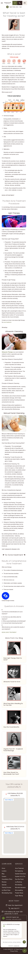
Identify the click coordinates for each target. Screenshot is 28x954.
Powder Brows (19, 893)
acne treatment (7, 322)
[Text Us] (14, 3)
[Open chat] (24, 950)
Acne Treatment (19, 868)
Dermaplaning (19, 871)
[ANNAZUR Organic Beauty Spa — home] (7, 3)
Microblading (18, 885)
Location (4, 871)
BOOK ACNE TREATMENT (9, 632)
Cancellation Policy (7, 879)
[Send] (24, 942)
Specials (4, 885)
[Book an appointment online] (24, 3)
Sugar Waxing (19, 895)
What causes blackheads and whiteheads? (14, 621)
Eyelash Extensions (20, 874)
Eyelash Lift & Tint (20, 876)
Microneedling (19, 890)
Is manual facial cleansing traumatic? (13, 623)
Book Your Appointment (15, 905)
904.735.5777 (15, 908)
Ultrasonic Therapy (7, 352)
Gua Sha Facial (19, 879)
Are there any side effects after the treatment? (11, 618)
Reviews (4, 882)
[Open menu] (2, 2)
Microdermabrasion (20, 887)
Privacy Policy (14, 951)
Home (3, 868)
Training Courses (6, 887)
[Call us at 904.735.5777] (19, 3)
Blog (3, 874)
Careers (4, 876)
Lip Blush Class (6, 890)
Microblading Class (7, 893)
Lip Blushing (18, 882)
